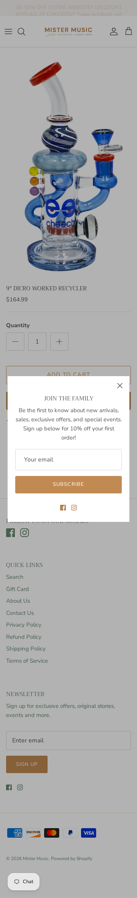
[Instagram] (74, 507)
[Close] (120, 385)
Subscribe (68, 484)
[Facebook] (63, 507)
